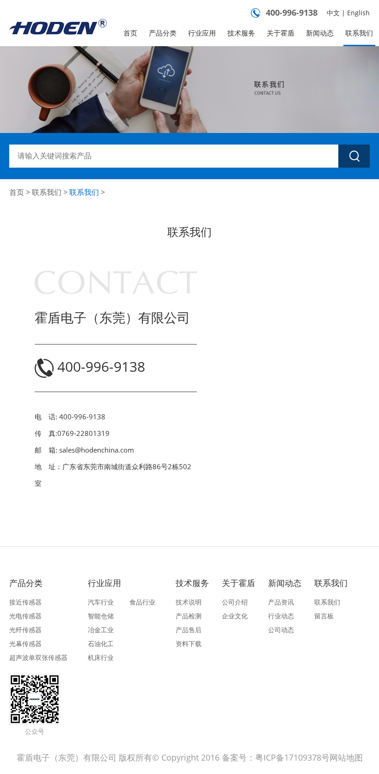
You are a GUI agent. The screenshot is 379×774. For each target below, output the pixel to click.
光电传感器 (25, 615)
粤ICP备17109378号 (292, 757)
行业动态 (281, 615)
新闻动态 (320, 32)
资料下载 (189, 643)
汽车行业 (101, 602)
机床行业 (101, 657)
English (358, 12)
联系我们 (359, 32)
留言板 (324, 615)
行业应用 (202, 32)
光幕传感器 (25, 643)
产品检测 (189, 615)
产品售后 (189, 629)
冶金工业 (101, 629)
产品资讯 (281, 602)
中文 (333, 12)
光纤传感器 (25, 629)
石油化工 (101, 643)
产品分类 (163, 32)
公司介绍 (235, 602)
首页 (130, 32)
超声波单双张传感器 (38, 657)
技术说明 (189, 602)
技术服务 (241, 32)
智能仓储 (101, 615)
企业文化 (235, 615)
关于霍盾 (280, 32)
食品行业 (142, 602)
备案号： (238, 757)
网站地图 (346, 757)
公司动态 (281, 629)
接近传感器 (25, 602)
